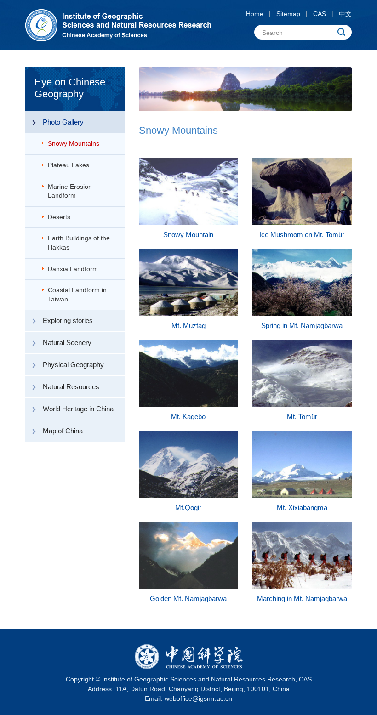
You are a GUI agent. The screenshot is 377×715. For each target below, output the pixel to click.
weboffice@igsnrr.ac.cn (198, 698)
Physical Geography (73, 365)
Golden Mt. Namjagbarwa (188, 598)
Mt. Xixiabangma (302, 507)
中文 (345, 13)
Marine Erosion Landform (70, 191)
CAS (319, 13)
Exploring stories (68, 320)
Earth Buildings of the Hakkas (79, 242)
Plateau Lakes (68, 165)
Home (254, 13)
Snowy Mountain (188, 234)
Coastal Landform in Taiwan (77, 294)
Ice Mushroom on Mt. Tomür (301, 234)
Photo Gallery (63, 122)
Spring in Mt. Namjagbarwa (302, 325)
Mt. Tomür (302, 416)
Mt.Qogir (188, 507)
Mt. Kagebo (188, 416)
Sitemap (288, 13)
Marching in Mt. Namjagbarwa (302, 598)
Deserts (59, 217)
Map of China (63, 431)
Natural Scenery (67, 342)
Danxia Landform (73, 268)
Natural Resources (71, 387)
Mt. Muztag (188, 325)
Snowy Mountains (73, 143)
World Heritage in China (78, 409)
